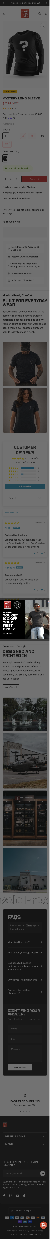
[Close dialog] (48, 601)
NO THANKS (5, 637)
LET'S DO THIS (7, 633)
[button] (41, 1225)
